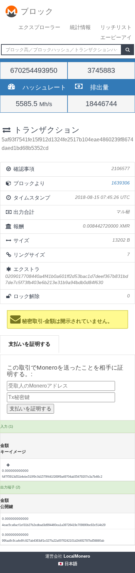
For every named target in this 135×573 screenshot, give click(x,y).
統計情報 (80, 27)
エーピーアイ (116, 37)
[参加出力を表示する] (8, 465)
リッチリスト (116, 27)
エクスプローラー (39, 27)
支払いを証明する (29, 344)
